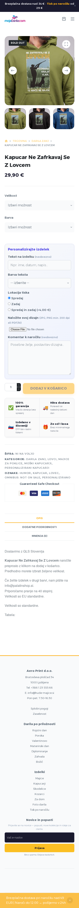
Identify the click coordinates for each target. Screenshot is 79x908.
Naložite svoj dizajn (39, 320)
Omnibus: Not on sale (22, 477)
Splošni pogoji (39, 708)
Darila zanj (36, 459)
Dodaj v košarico (48, 388)
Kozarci (39, 794)
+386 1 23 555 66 (42, 687)
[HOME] (6, 141)
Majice (39, 778)
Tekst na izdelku (29, 257)
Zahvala (39, 756)
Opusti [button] (70, 900)
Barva (9, 217)
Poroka (39, 735)
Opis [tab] (39, 518)
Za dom (39, 799)
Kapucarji (39, 783)
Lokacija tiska (18, 292)
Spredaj (17, 298)
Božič (39, 761)
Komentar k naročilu (33, 337)
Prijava (40, 848)
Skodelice (39, 788)
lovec (54, 473)
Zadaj (15, 304)
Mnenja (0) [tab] (39, 535)
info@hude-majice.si (41, 692)
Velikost (11, 195)
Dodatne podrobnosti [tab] (39, 527)
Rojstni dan (39, 730)
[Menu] (72, 19)
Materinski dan (39, 746)
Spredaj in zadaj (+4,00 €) (31, 310)
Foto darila (39, 804)
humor (25, 473)
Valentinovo (39, 740)
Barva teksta (18, 274)
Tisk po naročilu (58, 3)
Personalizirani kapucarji (27, 467)
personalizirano (56, 477)
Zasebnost (39, 713)
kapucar (40, 473)
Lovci (52, 459)
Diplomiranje (40, 751)
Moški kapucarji (38, 463)
